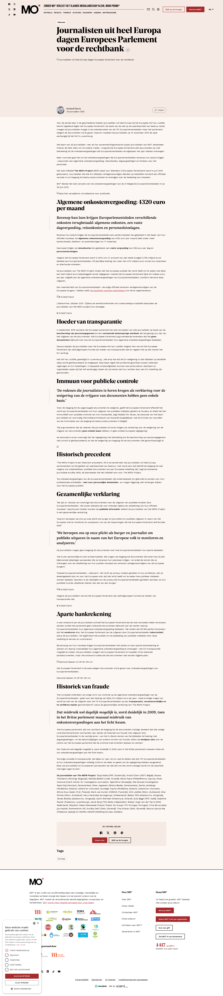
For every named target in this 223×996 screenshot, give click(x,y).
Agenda (97, 13)
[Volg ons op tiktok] (9, 15)
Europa (61, 858)
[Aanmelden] (158, 9)
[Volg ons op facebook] (9, 4)
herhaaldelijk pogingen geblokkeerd (108, 290)
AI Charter (110, 979)
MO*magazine (109, 13)
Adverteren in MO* (131, 931)
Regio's (57, 13)
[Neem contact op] (148, 9)
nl (210, 9)
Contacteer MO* (130, 912)
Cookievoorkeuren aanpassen (133, 979)
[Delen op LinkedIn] (115, 832)
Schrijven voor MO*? (132, 925)
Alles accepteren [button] (22, 976)
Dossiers (87, 13)
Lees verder (21, 945)
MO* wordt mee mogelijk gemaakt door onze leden (68, 902)
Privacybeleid (81, 979)
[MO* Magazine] (31, 9)
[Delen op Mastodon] (122, 832)
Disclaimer (96, 979)
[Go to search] (153, 9)
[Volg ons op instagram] (14, 4)
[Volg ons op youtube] (14, 15)
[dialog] (22, 956)
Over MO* (126, 899)
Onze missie (128, 906)
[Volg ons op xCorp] (9, 9)
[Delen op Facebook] (101, 832)
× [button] (38, 923)
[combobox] (34, 923)
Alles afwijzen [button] (22, 983)
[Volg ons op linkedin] (14, 9)
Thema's (67, 13)
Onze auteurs (128, 918)
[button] (22, 989)
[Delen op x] (108, 832)
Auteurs (77, 13)
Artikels (48, 13)
